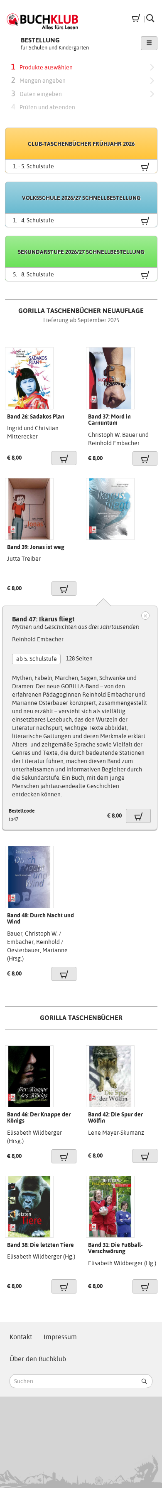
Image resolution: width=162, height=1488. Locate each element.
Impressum (60, 1337)
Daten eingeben (36, 93)
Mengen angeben (38, 80)
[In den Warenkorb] (64, 458)
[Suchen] (144, 1381)
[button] (149, 43)
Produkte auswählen (42, 66)
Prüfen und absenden (43, 106)
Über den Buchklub (38, 1359)
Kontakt (21, 1337)
